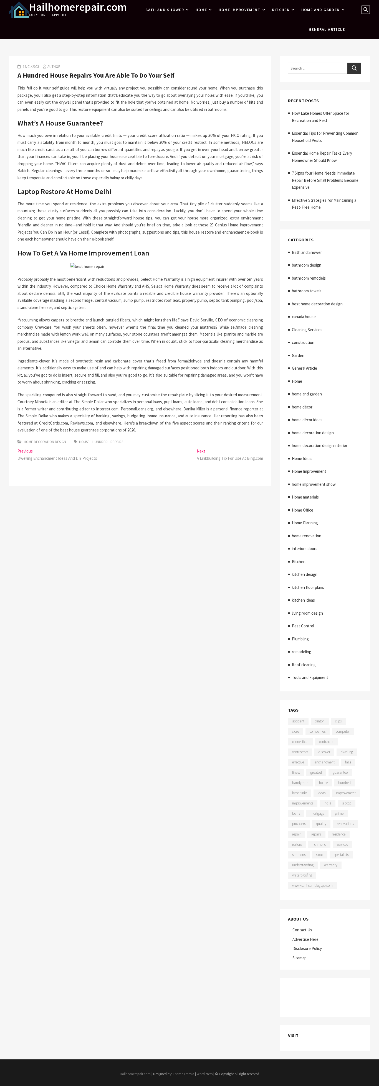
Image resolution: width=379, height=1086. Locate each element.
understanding (303, 865)
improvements (302, 803)
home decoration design (45, 441)
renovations (345, 823)
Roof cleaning (304, 664)
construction (303, 342)
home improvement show (314, 484)
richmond (319, 844)
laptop (346, 803)
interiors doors (304, 548)
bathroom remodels (309, 278)
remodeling (301, 651)
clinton (320, 721)
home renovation (306, 535)
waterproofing (302, 875)
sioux (319, 854)
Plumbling (300, 639)
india (327, 803)
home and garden (320, 9)
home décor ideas (307, 419)
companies (317, 731)
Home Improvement (240, 9)
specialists (341, 854)
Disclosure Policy (307, 948)
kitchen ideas (303, 600)
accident (298, 721)
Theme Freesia (183, 1074)
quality (321, 823)
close (295, 731)
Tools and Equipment (310, 677)
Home (201, 9)
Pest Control (303, 625)
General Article (327, 29)
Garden (298, 355)
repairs (116, 441)
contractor (326, 741)
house (84, 441)
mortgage (317, 813)
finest (296, 772)
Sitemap (299, 957)
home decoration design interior (319, 445)
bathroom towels (307, 290)
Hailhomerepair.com (78, 6)
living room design (307, 613)
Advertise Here (305, 939)
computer (343, 731)
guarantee (340, 772)
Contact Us (302, 929)
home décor (302, 407)
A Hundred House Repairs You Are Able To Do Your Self (96, 75)
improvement (346, 793)
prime (339, 813)
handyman (300, 782)
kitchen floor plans (308, 587)
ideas (321, 793)
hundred (100, 441)
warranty (330, 865)
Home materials (305, 497)
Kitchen (281, 9)
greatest (316, 772)
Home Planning (305, 522)
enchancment (325, 762)
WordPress (205, 1074)
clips (338, 721)
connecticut (300, 741)
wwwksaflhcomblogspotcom (312, 885)
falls (348, 762)
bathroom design (306, 265)
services (342, 844)
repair (296, 834)
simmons (298, 854)
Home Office (302, 510)
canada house (304, 316)
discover (324, 752)
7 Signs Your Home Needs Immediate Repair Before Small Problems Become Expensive (325, 180)
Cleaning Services (307, 329)
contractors (300, 752)
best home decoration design (317, 303)
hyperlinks (299, 793)
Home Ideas (302, 458)
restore (297, 844)
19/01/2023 (30, 66)
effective (298, 762)
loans (296, 813)
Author (53, 66)
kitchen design (304, 574)
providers (298, 823)
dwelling (347, 752)
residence (338, 834)
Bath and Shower (164, 9)
